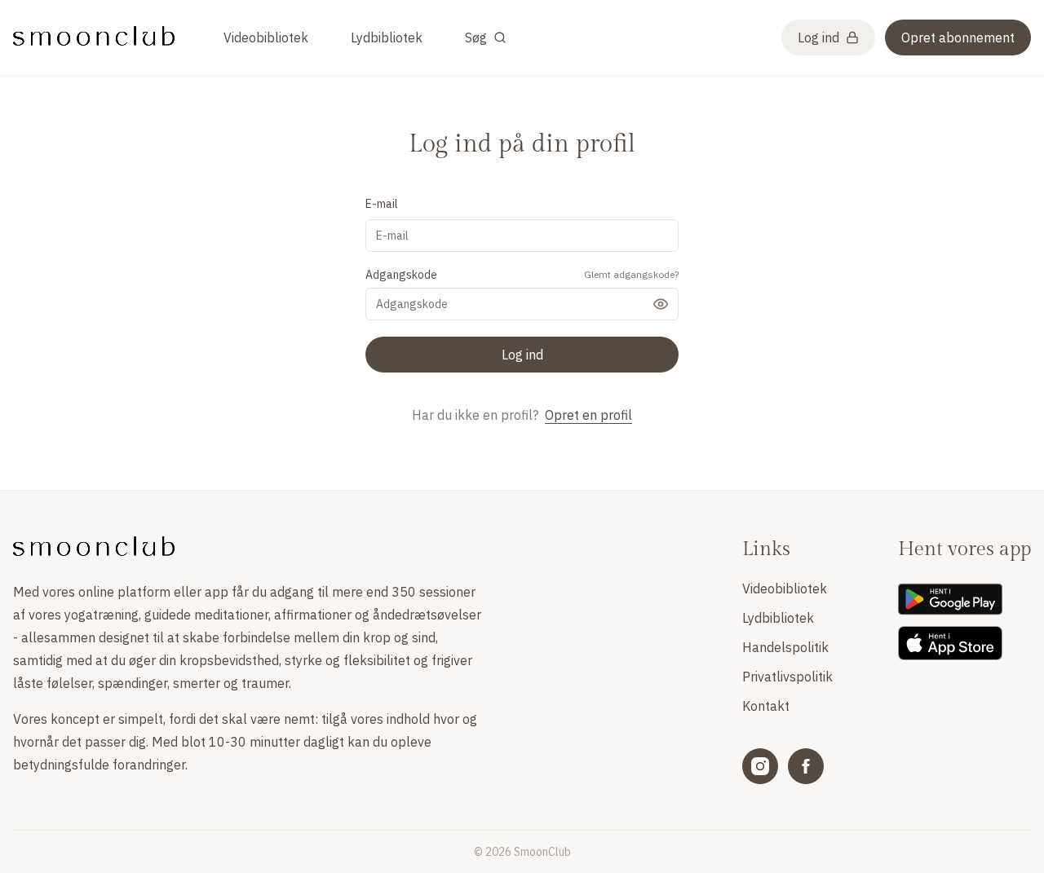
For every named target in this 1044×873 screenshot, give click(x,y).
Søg (476, 37)
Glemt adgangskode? (631, 274)
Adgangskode (401, 274)
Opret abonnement (958, 37)
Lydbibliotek (386, 37)
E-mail (381, 203)
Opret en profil (588, 415)
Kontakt (766, 706)
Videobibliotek (265, 37)
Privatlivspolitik (787, 676)
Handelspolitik (785, 647)
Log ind (818, 37)
